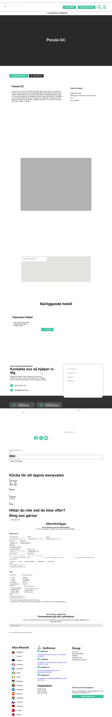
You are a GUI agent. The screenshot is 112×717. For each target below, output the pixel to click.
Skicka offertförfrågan (22, 604)
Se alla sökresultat (14, 458)
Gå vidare (13, 568)
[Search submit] (10, 453)
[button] (22, 135)
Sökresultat (12, 456)
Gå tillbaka (12, 604)
